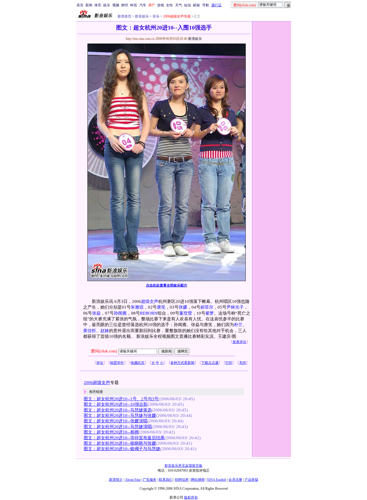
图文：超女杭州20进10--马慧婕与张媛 (120, 415)
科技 (133, 5)
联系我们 (166, 480)
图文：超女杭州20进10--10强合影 (116, 404)
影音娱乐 (142, 16)
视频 (115, 5)
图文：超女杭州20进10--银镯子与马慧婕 (122, 448)
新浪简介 (116, 480)
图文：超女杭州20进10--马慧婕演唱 (118, 426)
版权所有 (191, 497)
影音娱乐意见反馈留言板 (183, 466)
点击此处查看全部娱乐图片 (166, 285)
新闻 (88, 5)
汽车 (142, 5)
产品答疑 (251, 480)
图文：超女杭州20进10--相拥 (111, 432)
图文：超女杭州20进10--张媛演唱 (115, 421)
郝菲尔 (206, 307)
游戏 (160, 5)
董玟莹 (185, 313)
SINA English (216, 480)
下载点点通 (209, 363)
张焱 (96, 313)
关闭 (242, 363)
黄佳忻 (89, 330)
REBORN (148, 313)
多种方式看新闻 (182, 363)
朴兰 (238, 324)
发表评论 (239, 342)
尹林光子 (235, 307)
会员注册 (235, 480)
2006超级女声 (97, 382)
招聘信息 (182, 480)
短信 (187, 5)
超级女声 (149, 301)
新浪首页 (124, 16)
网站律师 (198, 480)
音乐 (155, 16)
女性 (169, 5)
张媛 (183, 307)
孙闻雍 (120, 313)
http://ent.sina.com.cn (140, 39)
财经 (124, 5)
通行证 (216, 5)
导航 (205, 5)
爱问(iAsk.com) (104, 351)
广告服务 (150, 480)
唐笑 (161, 307)
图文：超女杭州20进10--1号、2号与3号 (121, 399)
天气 (178, 5)
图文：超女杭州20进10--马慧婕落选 (118, 410)
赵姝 (104, 330)
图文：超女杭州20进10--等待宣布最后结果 (124, 438)
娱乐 (106, 5)
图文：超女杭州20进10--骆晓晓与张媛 (120, 443)
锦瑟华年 (117, 363)
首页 (80, 5)
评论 (99, 363)
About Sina (132, 480)
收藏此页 (138, 363)
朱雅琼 (137, 307)
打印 (228, 363)
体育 (97, 5)
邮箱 (196, 5)
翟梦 (209, 313)
